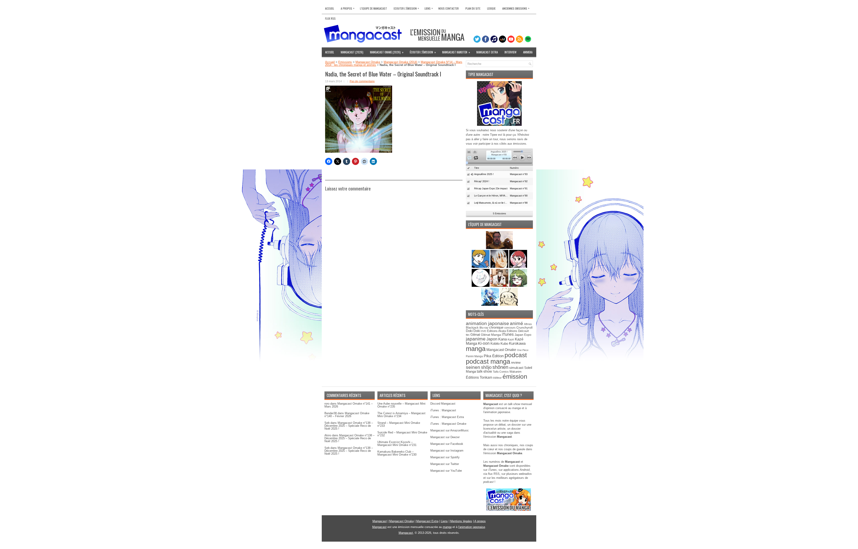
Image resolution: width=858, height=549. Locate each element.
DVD (483, 331)
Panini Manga (474, 356)
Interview (510, 52)
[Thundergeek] (481, 266)
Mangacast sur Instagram (446, 450)
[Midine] (518, 266)
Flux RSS (330, 18)
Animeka (527, 52)
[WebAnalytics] (429, 547)
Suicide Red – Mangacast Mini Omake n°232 (402, 434)
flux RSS (494, 473)
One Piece (522, 350)
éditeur (497, 377)
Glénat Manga (491, 334)
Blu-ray (483, 327)
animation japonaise (487, 323)
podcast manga (488, 361)
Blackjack (472, 327)
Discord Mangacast (442, 403)
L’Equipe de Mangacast (373, 8)
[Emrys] (481, 285)
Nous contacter (448, 8)
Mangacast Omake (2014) (400, 62)
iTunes (508, 334)
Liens (429, 8)
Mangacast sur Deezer (445, 437)
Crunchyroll (524, 327)
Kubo (504, 343)
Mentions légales (461, 521)
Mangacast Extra (487, 52)
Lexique (491, 8)
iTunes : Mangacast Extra (447, 417)
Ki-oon (484, 343)
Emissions (345, 62)
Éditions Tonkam (479, 377)
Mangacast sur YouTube (446, 470)
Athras (528, 324)
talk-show (484, 371)
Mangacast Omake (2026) (387, 52)
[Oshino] (499, 285)
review (516, 362)
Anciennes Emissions (515, 8)
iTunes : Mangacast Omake (448, 423)
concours (509, 327)
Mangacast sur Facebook (446, 444)
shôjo (486, 367)
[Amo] (518, 285)
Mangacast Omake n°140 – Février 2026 (346, 415)
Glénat (475, 334)
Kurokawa (517, 343)
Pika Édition (494, 356)
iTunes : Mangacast (443, 410)
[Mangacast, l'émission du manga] (508, 509)
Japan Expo (523, 334)
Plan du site (472, 8)
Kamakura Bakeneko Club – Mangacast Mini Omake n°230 (396, 453)
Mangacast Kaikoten (456, 52)
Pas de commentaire (362, 81)
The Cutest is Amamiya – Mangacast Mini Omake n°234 (401, 415)
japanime (476, 338)
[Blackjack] (499, 266)
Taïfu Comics (501, 371)
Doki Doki (473, 331)
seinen (473, 367)
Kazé (511, 339)
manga (476, 348)
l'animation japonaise (471, 527)
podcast (516, 355)
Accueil (329, 8)
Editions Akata (496, 331)
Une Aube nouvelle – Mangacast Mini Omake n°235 (401, 405)
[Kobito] (499, 248)
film (467, 335)
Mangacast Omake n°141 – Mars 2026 (348, 405)
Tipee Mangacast (480, 74)
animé (516, 323)
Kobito (495, 343)
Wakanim (515, 371)
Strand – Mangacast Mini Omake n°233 (398, 424)
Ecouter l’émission (406, 8)
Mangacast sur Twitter (444, 464)
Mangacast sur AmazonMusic (449, 430)
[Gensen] (509, 304)
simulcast (516, 368)
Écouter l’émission (423, 52)
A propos (480, 521)
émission (515, 376)
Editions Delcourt (518, 331)
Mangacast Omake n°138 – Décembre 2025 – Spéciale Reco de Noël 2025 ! (348, 425)
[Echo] (490, 304)
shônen (500, 367)
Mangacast (379, 521)
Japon (491, 339)
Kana (502, 339)
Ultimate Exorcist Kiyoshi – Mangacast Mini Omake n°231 (396, 443)
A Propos (347, 8)
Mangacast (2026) (352, 52)
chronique (496, 327)
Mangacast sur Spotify (445, 457)
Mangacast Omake (367, 62)
